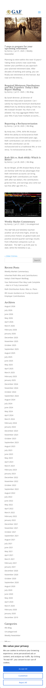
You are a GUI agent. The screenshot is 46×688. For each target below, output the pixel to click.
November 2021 (11, 528)
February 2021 (11, 563)
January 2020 (10, 613)
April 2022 (9, 508)
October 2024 (10, 392)
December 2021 (11, 524)
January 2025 (10, 380)
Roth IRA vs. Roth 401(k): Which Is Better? (23, 158)
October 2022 (10, 485)
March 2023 (10, 466)
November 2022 (11, 481)
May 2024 (9, 411)
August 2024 (10, 399)
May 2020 (9, 598)
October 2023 (10, 438)
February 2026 (11, 329)
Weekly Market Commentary (20, 221)
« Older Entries (11, 256)
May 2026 (9, 318)
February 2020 (11, 609)
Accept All (23, 669)
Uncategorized (32, 224)
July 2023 (8, 450)
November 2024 (11, 388)
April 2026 (9, 322)
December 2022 (11, 477)
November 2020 (11, 574)
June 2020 (9, 594)
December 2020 (11, 570)
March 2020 (10, 606)
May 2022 (9, 504)
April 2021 (9, 555)
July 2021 (8, 543)
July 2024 (8, 403)
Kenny (10, 51)
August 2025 (10, 353)
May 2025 (9, 364)
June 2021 (9, 547)
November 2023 (11, 435)
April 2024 (9, 415)
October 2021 (10, 532)
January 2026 (10, 333)
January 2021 (10, 567)
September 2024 (12, 396)
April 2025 (9, 368)
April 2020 (9, 602)
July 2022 (8, 497)
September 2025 (12, 349)
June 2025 (9, 361)
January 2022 (10, 520)
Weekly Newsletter (12, 635)
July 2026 (8, 310)
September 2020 (12, 582)
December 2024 (11, 384)
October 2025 (10, 345)
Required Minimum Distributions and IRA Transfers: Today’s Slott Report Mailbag (22, 87)
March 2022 (10, 512)
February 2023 (11, 469)
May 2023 (9, 458)
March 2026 (10, 326)
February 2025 (11, 376)
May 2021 (9, 551)
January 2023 (10, 473)
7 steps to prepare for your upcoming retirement (18, 47)
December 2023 (11, 431)
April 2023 (9, 462)
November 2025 (11, 341)
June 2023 (9, 454)
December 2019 (11, 617)
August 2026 (10, 306)
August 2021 (10, 539)
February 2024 (11, 423)
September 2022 (12, 489)
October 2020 (10, 578)
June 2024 (9, 407)
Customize (23, 675)
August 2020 (10, 586)
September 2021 (12, 535)
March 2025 (10, 372)
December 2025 (11, 337)
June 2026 (9, 314)
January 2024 (10, 427)
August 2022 (10, 493)
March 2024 (10, 419)
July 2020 (8, 590)
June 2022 (9, 501)
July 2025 (8, 357)
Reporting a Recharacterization (21, 123)
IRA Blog (29, 92)
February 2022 (11, 516)
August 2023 (10, 446)
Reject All (23, 682)
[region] (23, 665)
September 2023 (12, 442)
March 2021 (10, 559)
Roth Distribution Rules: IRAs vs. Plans (21, 289)
